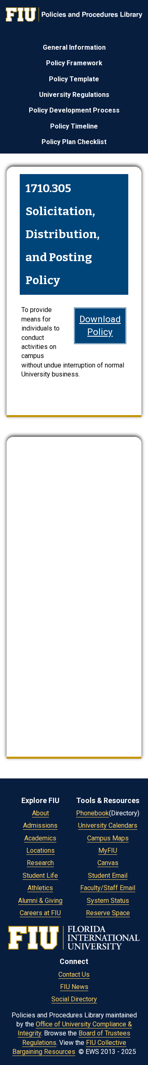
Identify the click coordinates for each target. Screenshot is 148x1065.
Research (40, 863)
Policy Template (74, 79)
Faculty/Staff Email (107, 888)
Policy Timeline (74, 126)
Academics (40, 838)
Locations (40, 850)
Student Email (107, 875)
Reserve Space (108, 913)
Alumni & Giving (40, 900)
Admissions (40, 825)
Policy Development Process (74, 110)
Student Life (40, 875)
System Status (108, 900)
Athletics (40, 888)
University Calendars (107, 825)
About (40, 813)
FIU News (74, 987)
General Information (74, 47)
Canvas (107, 863)
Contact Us (74, 974)
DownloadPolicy (100, 325)
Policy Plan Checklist (74, 142)
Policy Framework (74, 63)
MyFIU (107, 850)
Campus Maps (108, 838)
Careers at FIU (40, 913)
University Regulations (74, 95)
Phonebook (92, 813)
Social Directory (74, 999)
